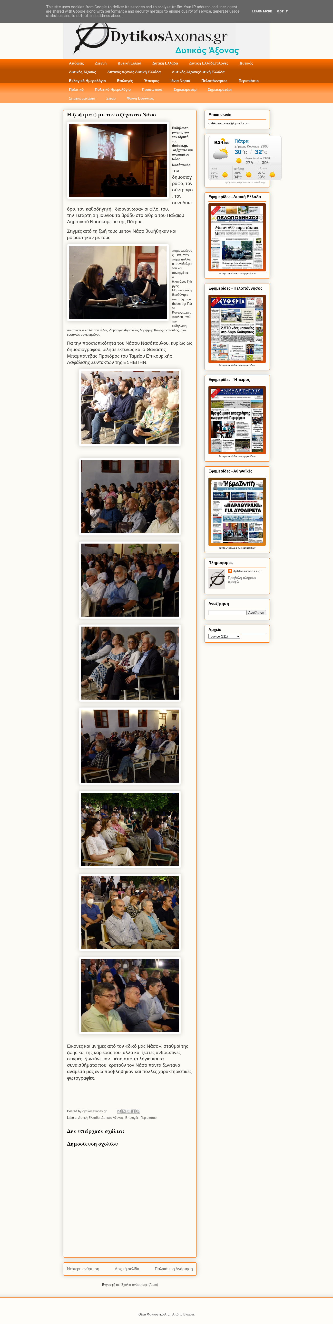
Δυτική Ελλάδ (129, 63)
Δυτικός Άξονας (82, 72)
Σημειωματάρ (185, 89)
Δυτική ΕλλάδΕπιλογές (208, 63)
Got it (282, 11)
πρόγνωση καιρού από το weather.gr (245, 182)
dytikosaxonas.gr (247, 571)
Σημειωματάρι (220, 89)
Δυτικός (246, 63)
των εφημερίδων (246, 273)
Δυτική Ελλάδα (165, 63)
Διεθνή (101, 63)
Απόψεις (76, 63)
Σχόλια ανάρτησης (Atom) (139, 1285)
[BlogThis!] (123, 1111)
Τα (220, 273)
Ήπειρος (151, 81)
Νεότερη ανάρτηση (83, 1269)
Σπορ (111, 98)
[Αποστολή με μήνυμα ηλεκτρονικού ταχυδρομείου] (119, 1111)
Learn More (262, 11)
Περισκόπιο (249, 81)
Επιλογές (125, 81)
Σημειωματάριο (82, 98)
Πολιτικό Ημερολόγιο (113, 89)
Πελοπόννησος (214, 81)
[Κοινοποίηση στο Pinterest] (137, 1111)
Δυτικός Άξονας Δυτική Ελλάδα (134, 72)
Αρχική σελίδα (127, 1269)
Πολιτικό (76, 89)
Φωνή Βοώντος (140, 98)
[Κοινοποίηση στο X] (128, 1111)
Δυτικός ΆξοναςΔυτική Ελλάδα (198, 72)
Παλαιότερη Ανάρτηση (174, 1269)
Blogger (188, 1314)
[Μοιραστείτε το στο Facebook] (133, 1111)
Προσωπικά (152, 89)
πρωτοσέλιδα (229, 273)
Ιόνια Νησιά (180, 81)
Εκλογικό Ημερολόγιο (87, 81)
